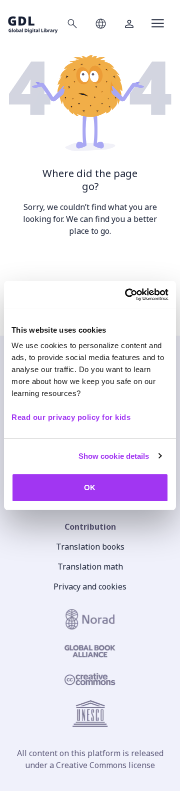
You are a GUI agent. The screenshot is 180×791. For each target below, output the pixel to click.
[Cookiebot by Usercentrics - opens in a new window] (127, 294)
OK (90, 487)
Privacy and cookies (90, 586)
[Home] (33, 23)
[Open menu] (158, 23)
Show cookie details (114, 456)
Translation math (90, 566)
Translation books (90, 546)
